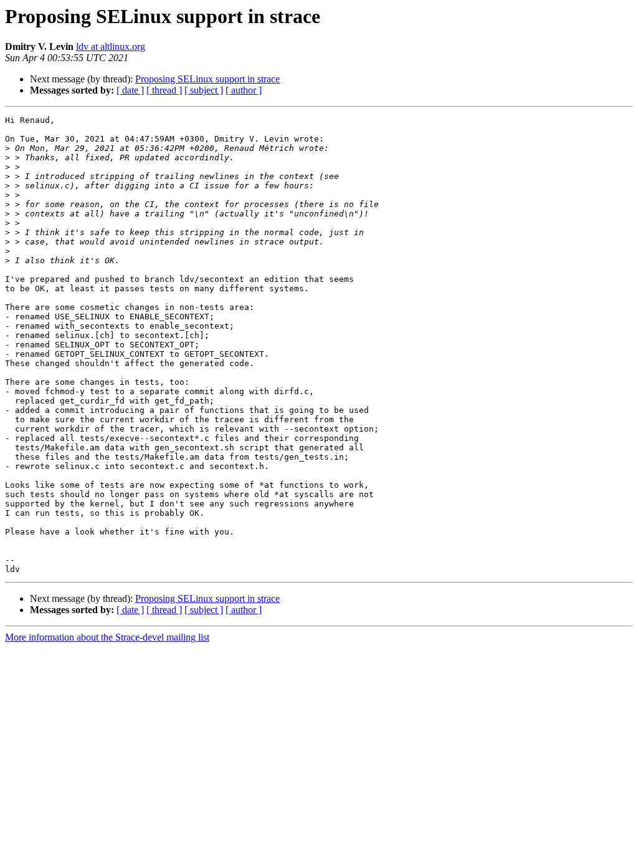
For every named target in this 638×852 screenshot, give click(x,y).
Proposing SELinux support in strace (207, 79)
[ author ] (244, 90)
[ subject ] (203, 90)
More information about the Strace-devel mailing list (107, 637)
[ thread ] (164, 90)
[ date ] (130, 90)
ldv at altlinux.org (110, 46)
